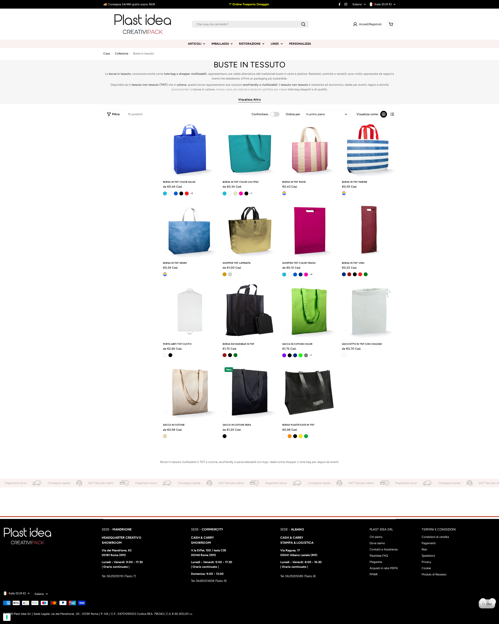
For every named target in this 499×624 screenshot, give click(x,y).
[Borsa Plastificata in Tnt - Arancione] (290, 436)
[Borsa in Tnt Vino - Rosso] (360, 274)
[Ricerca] (303, 24)
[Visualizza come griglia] (383, 114)
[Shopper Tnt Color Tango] (309, 230)
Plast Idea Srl (22, 614)
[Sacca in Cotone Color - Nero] (290, 355)
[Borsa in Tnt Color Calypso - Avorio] (235, 193)
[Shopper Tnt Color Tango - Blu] (295, 274)
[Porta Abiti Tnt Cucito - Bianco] (165, 355)
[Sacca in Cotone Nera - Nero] (224, 436)
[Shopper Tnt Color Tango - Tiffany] (284, 274)
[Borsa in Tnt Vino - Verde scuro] (366, 274)
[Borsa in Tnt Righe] (309, 149)
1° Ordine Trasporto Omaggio (248, 4)
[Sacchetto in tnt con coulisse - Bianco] (344, 355)
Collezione (121, 53)
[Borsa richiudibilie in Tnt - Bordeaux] (224, 355)
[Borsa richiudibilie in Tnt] (249, 311)
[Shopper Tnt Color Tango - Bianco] (290, 274)
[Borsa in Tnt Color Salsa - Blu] (176, 193)
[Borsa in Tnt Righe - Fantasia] (284, 193)
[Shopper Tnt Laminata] (249, 230)
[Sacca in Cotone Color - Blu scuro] (295, 355)
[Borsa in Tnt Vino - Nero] (355, 274)
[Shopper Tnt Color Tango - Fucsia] (306, 274)
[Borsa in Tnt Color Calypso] (249, 149)
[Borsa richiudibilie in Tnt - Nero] (230, 355)
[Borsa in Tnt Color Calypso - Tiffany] (224, 193)
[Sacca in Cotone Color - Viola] (284, 355)
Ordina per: (293, 114)
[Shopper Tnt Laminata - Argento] (230, 274)
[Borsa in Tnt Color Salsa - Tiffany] (165, 193)
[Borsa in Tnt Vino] (369, 230)
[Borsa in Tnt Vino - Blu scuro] (344, 274)
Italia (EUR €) (383, 4)
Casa (106, 53)
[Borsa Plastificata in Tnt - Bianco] (284, 436)
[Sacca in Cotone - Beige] (165, 436)
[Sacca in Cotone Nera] (249, 392)
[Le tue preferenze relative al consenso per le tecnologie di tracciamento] (7, 617)
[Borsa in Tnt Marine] (369, 149)
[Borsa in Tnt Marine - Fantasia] (344, 193)
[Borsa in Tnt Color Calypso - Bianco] (230, 193)
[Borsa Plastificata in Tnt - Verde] (306, 436)
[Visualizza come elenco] (392, 114)
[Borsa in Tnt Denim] (190, 230)
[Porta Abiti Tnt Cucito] (190, 311)
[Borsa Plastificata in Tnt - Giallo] (301, 436)
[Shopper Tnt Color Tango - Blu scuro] (301, 274)
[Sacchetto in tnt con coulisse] (369, 311)
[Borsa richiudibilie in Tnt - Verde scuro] (235, 355)
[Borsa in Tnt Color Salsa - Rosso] (187, 193)
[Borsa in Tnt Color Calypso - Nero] (246, 193)
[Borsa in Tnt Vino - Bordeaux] (349, 274)
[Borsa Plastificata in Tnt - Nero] (295, 436)
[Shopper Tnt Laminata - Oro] (224, 274)
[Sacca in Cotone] (190, 392)
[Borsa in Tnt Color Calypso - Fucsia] (241, 193)
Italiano (357, 4)
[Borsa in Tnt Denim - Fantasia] (165, 274)
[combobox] (250, 24)
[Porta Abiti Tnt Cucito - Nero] (170, 355)
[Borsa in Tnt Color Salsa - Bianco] (170, 193)
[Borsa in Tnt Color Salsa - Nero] (181, 193)
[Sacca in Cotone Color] (309, 311)
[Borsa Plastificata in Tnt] (309, 392)
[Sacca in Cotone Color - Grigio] (306, 355)
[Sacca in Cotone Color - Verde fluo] (301, 355)
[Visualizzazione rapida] (212, 129)
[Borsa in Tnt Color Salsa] (190, 149)
